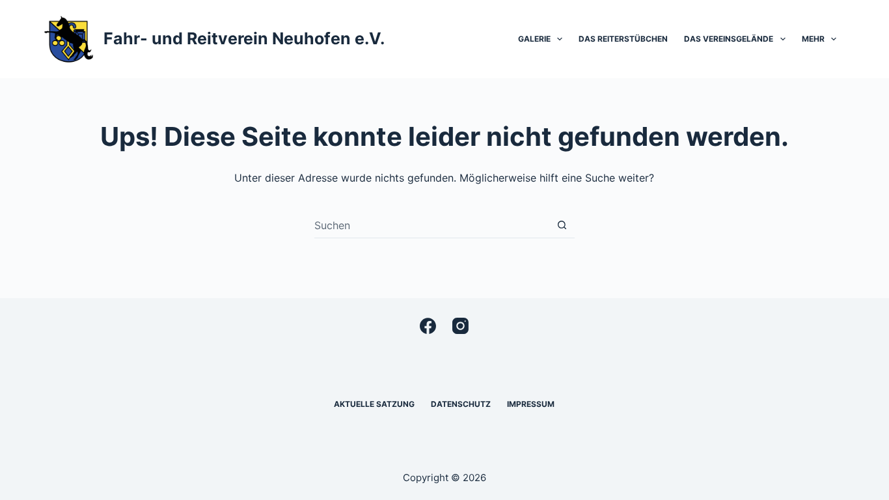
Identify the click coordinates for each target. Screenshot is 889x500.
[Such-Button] (562, 225)
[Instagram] (460, 326)
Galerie (534, 39)
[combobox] (431, 225)
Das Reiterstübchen (623, 39)
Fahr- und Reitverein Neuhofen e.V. (244, 38)
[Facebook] (428, 326)
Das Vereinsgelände (728, 39)
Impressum (530, 404)
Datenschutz (461, 404)
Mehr (813, 39)
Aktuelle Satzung (374, 404)
